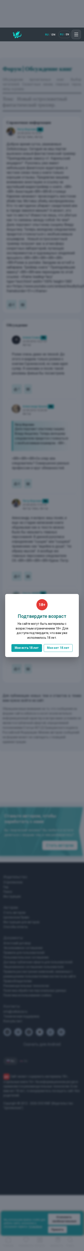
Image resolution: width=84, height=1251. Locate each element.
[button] (76, 34)
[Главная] (17, 34)
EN (53, 34)
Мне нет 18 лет (58, 648)
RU (47, 34)
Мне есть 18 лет (27, 648)
